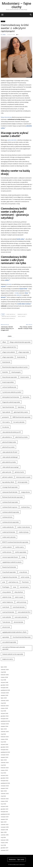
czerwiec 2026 (5, 669)
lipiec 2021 (3, 822)
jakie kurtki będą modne (9, 442)
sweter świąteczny (7, 602)
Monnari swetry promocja (8, 318)
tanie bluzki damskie (19, 607)
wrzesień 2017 (4, 850)
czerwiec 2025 (5, 700)
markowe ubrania (7, 517)
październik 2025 (5, 690)
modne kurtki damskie (8, 532)
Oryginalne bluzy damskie (9, 577)
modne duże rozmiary (24, 304)
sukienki (18, 295)
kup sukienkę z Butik (8, 482)
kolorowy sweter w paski (23, 477)
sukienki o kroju (6, 597)
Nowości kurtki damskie (9, 567)
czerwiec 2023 (5, 762)
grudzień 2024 (4, 716)
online (7, 280)
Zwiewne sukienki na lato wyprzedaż (12, 654)
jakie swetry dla (6, 472)
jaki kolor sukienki (7, 477)
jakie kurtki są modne (8, 447)
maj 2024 (3, 734)
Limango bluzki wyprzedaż (10, 487)
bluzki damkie (21, 357)
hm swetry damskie (18, 422)
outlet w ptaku (25, 577)
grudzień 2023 (4, 747)
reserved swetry (24, 587)
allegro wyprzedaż (23, 352)
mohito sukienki (7, 547)
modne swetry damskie (9, 537)
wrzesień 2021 (4, 816)
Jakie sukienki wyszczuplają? (10, 467)
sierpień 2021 (4, 819)
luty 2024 (3, 741)
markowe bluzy (25, 507)
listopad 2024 (4, 718)
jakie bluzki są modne (21, 437)
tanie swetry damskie (21, 617)
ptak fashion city (13, 582)
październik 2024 (5, 721)
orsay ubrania (23, 572)
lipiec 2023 (4, 760)
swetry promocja (21, 602)
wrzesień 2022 (5, 785)
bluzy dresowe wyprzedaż (9, 377)
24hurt (4, 342)
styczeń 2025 (4, 713)
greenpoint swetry (22, 314)
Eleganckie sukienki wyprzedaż (11, 402)
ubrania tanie (6, 627)
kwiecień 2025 (5, 705)
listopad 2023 (4, 749)
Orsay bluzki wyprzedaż (9, 572)
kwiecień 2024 (5, 736)
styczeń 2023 (4, 775)
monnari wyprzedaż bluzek (10, 557)
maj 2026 (3, 672)
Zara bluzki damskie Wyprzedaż (22, 637)
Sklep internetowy (6, 117)
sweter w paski (19, 597)
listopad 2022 (4, 780)
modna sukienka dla (8, 527)
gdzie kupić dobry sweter (21, 412)
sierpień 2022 (4, 788)
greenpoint (5, 417)
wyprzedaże (5, 637)
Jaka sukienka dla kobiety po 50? (11, 432)
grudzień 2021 (4, 809)
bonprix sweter (24, 377)
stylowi (3, 286)
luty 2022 (3, 803)
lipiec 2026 (4, 667)
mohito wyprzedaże (20, 552)
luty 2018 (3, 845)
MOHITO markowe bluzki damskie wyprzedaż (15, 542)
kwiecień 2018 (4, 840)
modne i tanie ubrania (23, 527)
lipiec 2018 (3, 832)
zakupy (3, 21)
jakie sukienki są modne (9, 462)
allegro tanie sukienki (8, 352)
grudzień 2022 (4, 778)
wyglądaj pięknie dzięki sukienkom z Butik (14, 632)
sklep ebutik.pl (18, 592)
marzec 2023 (4, 770)
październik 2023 (5, 752)
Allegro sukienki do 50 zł (9, 347)
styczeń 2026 (4, 682)
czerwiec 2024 (5, 731)
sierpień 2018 (4, 829)
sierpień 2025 (4, 695)
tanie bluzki (5, 607)
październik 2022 (5, 783)
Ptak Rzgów (5, 587)
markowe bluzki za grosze (9, 507)
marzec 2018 (4, 842)
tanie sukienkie (6, 617)
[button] (30, 14)
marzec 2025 (4, 708)
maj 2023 (3, 765)
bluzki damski (6, 362)
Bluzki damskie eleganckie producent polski (15, 367)
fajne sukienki (6, 412)
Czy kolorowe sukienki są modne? (11, 392)
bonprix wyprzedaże (8, 382)
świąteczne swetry (7, 659)
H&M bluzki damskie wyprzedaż (21, 417)
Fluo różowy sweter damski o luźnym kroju (25, 327)
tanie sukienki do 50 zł (24, 612)
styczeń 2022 (4, 806)
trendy (16, 293)
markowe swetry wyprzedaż (9, 316)
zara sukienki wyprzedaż (9, 642)
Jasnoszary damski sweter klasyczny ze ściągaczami (7, 328)
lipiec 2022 (4, 791)
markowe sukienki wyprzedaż (10, 512)
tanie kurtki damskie (8, 612)
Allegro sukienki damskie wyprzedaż (20, 342)
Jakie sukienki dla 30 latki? (10, 452)
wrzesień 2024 (5, 723)
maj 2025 (3, 703)
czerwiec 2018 (4, 835)
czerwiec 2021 (4, 824)
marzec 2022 (4, 801)
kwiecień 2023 (5, 767)
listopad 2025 (4, 687)
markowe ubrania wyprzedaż (10, 522)
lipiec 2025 (4, 698)
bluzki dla (5, 372)
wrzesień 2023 (5, 754)
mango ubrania (25, 492)
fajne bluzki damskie (8, 407)
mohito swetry (21, 316)
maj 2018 (3, 837)
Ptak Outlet (25, 582)
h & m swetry (6, 422)
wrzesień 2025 (5, 692)
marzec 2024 (4, 739)
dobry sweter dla (10, 314)
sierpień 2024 (4, 726)
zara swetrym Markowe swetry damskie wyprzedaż (13, 648)
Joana (3, 34)
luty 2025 (3, 711)
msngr (23, 557)
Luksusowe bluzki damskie (9, 492)
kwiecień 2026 (5, 674)
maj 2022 (3, 796)
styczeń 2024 (4, 744)
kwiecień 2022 (5, 798)
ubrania (9, 284)
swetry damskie (11, 140)
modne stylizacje (24, 532)
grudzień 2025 (4, 685)
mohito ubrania (6, 552)
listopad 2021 (4, 811)
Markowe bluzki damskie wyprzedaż (12, 497)
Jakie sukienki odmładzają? (10, 457)
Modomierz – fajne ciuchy (16, 5)
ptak (3, 582)
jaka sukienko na (7, 437)
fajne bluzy (21, 407)
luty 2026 (3, 679)
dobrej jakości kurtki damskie (10, 397)
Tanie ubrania (6, 622)
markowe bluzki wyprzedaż (10, 502)
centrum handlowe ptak (9, 387)
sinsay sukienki (6, 592)
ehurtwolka (26, 397)
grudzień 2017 (4, 847)
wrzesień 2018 (4, 827)
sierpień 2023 (4, 757)
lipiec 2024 (4, 729)
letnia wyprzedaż (22, 482)
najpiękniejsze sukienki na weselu (11, 562)
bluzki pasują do (16, 372)
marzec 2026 (4, 677)
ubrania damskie (18, 622)
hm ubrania (5, 427)
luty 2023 (3, 773)
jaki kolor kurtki (19, 472)
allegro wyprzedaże (8, 357)
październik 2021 (5, 814)
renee (14, 587)
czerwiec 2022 (5, 793)
